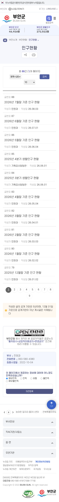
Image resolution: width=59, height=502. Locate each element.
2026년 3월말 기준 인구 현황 (22, 216)
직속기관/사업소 (14, 432)
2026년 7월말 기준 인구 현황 (22, 102)
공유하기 (26, 55)
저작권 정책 (33, 465)
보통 (35, 378)
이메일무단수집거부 (24, 462)
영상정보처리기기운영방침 (14, 465)
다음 (12, 412)
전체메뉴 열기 (55, 18)
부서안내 (10, 421)
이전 (4, 412)
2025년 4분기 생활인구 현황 (21, 159)
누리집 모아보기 (17, 9)
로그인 (41, 9)
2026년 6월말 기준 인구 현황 (22, 121)
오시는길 (47, 469)
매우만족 (13, 378)
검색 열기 (49, 18)
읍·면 (8, 442)
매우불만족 (14, 381)
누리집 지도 (8, 462)
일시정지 (8, 412)
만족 (25, 378)
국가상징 (37, 469)
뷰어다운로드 (25, 469)
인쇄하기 (33, 55)
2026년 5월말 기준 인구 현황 (22, 140)
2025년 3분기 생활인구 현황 (21, 178)
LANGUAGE (51, 9)
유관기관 (10, 453)
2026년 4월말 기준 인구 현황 (22, 197)
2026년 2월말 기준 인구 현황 (22, 235)
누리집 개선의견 (9, 469)
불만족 (46, 378)
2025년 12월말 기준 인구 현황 (22, 272)
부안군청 (3, 9)
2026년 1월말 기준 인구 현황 (22, 253)
